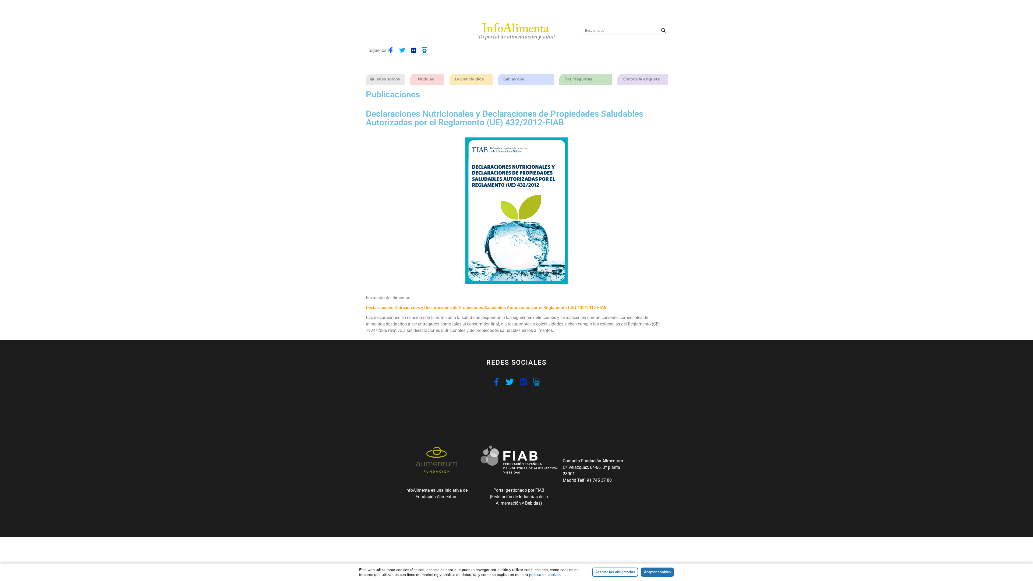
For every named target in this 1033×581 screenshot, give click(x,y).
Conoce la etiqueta (641, 79)
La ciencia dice (469, 79)
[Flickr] (413, 50)
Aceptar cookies (657, 572)
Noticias (426, 79)
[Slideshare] (425, 50)
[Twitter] (402, 50)
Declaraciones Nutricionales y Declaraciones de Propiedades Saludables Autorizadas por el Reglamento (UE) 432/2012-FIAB (486, 307)
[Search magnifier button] (663, 30)
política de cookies (545, 574)
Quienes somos (385, 79)
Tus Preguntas (578, 79)
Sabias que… (515, 79)
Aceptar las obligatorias (615, 572)
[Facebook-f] (391, 50)
